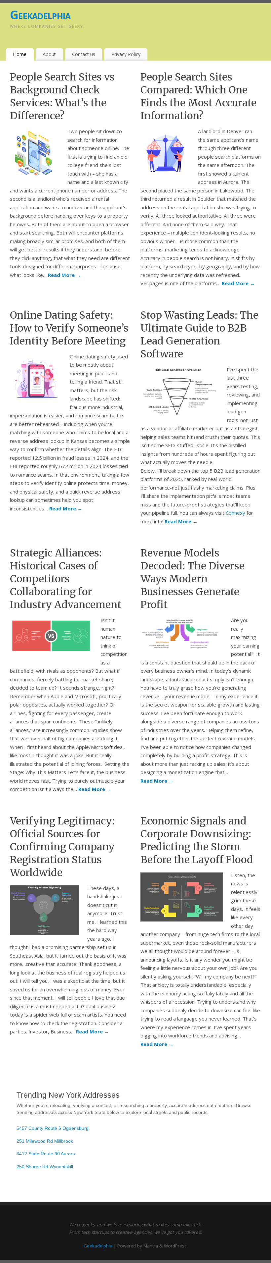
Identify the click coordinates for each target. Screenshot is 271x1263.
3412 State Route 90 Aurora (46, 1153)
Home (19, 54)
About (49, 54)
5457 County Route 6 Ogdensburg (53, 1128)
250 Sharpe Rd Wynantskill (45, 1166)
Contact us (83, 54)
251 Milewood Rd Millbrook (45, 1141)
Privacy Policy (125, 54)
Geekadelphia (40, 15)
